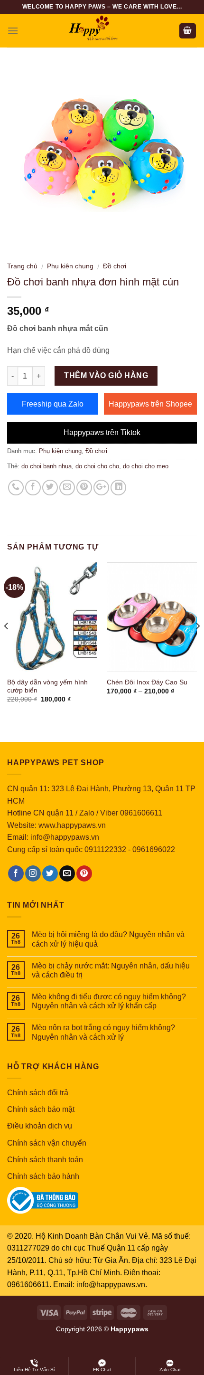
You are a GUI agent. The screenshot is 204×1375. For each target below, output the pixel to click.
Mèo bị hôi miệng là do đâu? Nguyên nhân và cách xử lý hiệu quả (108, 939)
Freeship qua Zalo (52, 404)
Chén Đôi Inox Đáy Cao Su (147, 682)
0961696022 (153, 849)
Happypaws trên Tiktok (102, 432)
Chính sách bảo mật (40, 1109)
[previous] (6, 645)
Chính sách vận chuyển (46, 1143)
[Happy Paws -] (102, 30)
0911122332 (105, 849)
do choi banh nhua (46, 466)
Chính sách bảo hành (43, 1176)
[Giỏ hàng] (187, 31)
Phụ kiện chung (70, 266)
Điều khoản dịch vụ (39, 1126)
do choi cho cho (97, 466)
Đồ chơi (114, 266)
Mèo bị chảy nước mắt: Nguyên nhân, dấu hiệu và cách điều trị (111, 970)
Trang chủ (22, 266)
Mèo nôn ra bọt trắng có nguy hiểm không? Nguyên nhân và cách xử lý (103, 1032)
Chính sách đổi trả (37, 1093)
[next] (197, 645)
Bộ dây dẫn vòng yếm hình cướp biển (47, 686)
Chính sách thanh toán (45, 1160)
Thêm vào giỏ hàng (106, 375)
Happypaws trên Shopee (150, 404)
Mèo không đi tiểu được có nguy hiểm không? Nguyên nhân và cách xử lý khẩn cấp (109, 1001)
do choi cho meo (145, 466)
